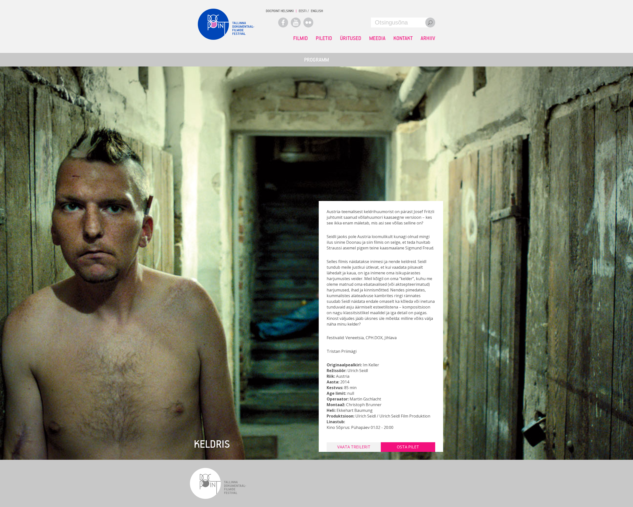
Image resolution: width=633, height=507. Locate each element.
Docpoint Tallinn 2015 (226, 24)
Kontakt (403, 38)
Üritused (350, 38)
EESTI (303, 10)
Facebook (283, 22)
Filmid (300, 38)
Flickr (308, 22)
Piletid (324, 38)
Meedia (377, 38)
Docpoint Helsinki (280, 10)
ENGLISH (317, 10)
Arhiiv (428, 38)
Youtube (296, 22)
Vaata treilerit (353, 447)
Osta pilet (408, 447)
